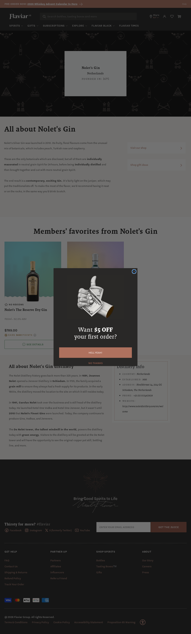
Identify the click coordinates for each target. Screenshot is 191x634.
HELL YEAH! (95, 352)
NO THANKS (95, 363)
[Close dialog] (134, 271)
